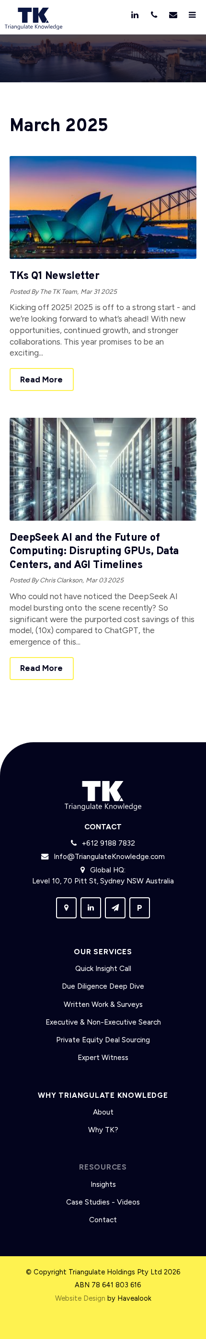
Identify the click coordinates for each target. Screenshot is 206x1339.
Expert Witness (103, 1057)
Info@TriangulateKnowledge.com (109, 856)
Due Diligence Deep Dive (103, 986)
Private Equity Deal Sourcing (103, 1039)
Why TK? (103, 1129)
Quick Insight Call (103, 968)
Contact (103, 1219)
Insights (103, 1184)
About (103, 1111)
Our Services (103, 951)
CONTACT (103, 826)
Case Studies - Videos (103, 1201)
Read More (41, 380)
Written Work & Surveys (103, 1004)
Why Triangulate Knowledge (103, 1095)
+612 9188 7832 (108, 843)
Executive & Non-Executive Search (103, 1022)
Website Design (80, 1298)
